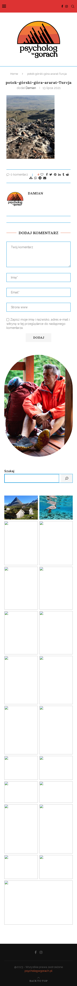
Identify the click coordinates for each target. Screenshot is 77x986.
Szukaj (9, 471)
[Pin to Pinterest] (55, 174)
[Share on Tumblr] (63, 174)
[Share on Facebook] (47, 174)
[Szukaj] (67, 478)
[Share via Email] (44, 178)
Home (14, 73)
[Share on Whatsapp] (35, 178)
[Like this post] (41, 174)
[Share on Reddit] (67, 174)
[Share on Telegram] (39, 178)
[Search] (73, 6)
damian (31, 88)
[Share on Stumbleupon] (31, 178)
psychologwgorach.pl (38, 970)
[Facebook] (62, 6)
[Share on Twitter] (50, 174)
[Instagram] (66, 6)
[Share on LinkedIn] (59, 174)
